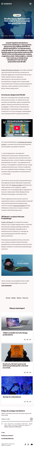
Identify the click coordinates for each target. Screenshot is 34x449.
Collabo (18, 15)
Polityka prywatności (7, 435)
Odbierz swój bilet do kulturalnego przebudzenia (15, 334)
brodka (8, 298)
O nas (3, 432)
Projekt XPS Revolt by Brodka (10, 70)
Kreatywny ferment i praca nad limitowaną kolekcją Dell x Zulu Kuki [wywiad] (15, 366)
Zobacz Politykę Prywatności (12, 426)
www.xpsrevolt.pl (6, 285)
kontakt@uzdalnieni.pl (7, 438)
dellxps (14, 298)
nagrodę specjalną (19, 205)
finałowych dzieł (17, 185)
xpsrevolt (25, 298)
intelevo (19, 298)
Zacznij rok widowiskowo (12, 397)
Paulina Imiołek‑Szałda (11, 36)
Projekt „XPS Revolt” (7, 222)
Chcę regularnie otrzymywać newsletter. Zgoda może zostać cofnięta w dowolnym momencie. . (18, 425)
